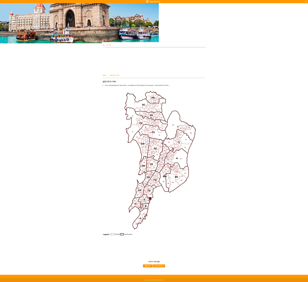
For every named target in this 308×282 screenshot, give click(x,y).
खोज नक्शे (108, 45)
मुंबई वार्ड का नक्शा (114, 75)
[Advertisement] (151, 61)
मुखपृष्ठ (104, 75)
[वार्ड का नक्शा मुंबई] (151, 235)
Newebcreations (158, 280)
